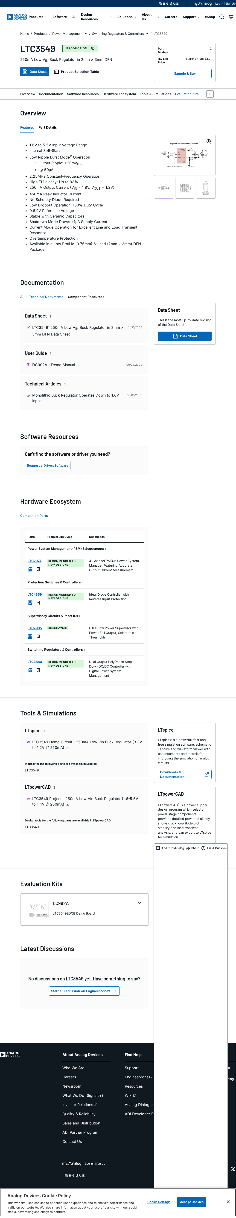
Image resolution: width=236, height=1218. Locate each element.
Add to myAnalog (173, 848)
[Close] (228, 1202)
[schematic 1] (163, 188)
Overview (27, 94)
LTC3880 (35, 662)
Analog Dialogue (139, 1104)
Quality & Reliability (79, 1114)
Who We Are (73, 1067)
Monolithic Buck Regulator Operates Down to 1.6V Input (75, 398)
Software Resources (83, 94)
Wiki (128, 1095)
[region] (118, 1202)
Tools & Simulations (155, 94)
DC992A (61, 903)
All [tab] (22, 297)
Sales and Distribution (81, 1123)
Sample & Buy (185, 73)
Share (195, 848)
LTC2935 (35, 628)
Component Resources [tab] (86, 297)
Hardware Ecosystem (119, 94)
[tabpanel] (84, 197)
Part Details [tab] (48, 127)
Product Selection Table (80, 72)
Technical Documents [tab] (46, 297)
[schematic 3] (206, 188)
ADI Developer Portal (143, 1114)
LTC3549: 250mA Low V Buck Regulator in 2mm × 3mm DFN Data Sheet (78, 330)
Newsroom (71, 1086)
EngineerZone (137, 1077)
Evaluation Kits (187, 94)
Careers (69, 1077)
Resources (134, 1086)
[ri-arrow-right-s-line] (210, 94)
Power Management (67, 33)
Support (132, 1067)
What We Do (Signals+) (82, 1095)
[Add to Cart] (30, 569)
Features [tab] (27, 127)
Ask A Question (217, 848)
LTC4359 (35, 594)
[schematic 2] (185, 188)
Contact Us (72, 1141)
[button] (85, 33)
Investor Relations (77, 1104)
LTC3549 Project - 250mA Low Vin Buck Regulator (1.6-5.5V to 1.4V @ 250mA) (85, 801)
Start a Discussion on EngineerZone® (80, 991)
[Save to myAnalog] (38, 569)
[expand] (139, 903)
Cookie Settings (159, 1202)
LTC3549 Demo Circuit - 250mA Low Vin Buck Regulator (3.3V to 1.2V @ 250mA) (87, 745)
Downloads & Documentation (172, 774)
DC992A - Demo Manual (53, 364)
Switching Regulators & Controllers (118, 33)
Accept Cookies (192, 1202)
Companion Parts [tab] (34, 516)
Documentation (51, 94)
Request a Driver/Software (47, 465)
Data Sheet (38, 72)
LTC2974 (34, 561)
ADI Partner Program (80, 1132)
